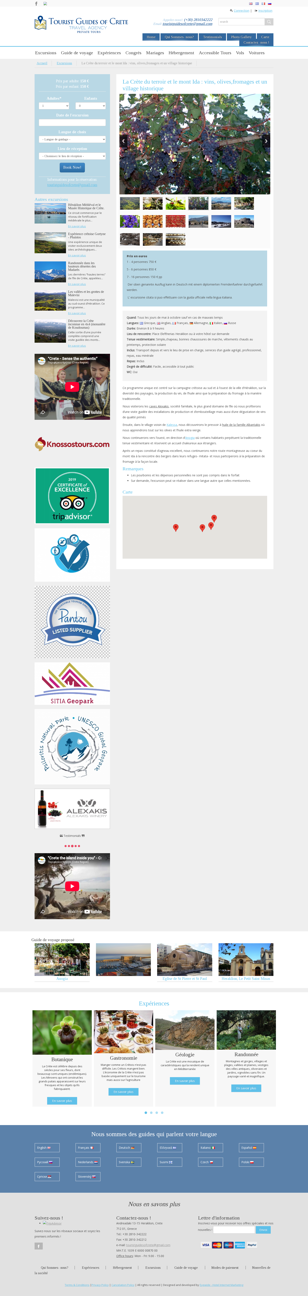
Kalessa (172, 425)
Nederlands (86, 1162)
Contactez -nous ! (256, 42)
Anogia (190, 438)
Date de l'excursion (72, 115)
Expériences (109, 52)
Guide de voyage (77, 52)
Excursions (45, 52)
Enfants (90, 98)
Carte (265, 37)
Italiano (206, 1148)
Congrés (133, 52)
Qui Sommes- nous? (179, 37)
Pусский (43, 1162)
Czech (205, 1162)
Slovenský (85, 1176)
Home (151, 37)
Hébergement (181, 52)
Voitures (257, 52)
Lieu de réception (72, 149)
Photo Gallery (241, 37)
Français (84, 1148)
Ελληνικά (166, 1148)
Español (247, 1148)
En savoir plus (77, 226)
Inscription (265, 11)
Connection (241, 11)
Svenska (125, 1162)
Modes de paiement (224, 1267)
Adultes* (54, 98)
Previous (123, 141)
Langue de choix (72, 132)
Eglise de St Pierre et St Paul (185, 979)
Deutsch (125, 1148)
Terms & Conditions (77, 1285)
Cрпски (42, 1176)
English (42, 1148)
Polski (245, 1162)
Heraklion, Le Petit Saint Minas (246, 979)
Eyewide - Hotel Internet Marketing (221, 1285)
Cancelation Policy (123, 1285)
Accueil (42, 63)
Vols (240, 52)
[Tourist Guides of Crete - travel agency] (81, 25)
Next (266, 141)
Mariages (155, 52)
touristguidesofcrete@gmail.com (187, 24)
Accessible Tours (215, 52)
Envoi (263, 1230)
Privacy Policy (100, 1285)
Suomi (164, 1162)
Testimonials (212, 37)
